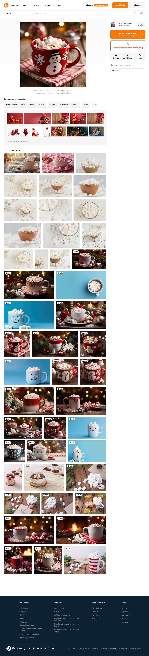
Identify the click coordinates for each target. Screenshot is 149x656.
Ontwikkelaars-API (26, 625)
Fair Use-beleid (135, 648)
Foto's (25, 5)
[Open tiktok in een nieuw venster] (45, 648)
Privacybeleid (123, 648)
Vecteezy (22, 612)
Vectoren (14, 5)
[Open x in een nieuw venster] (49, 648)
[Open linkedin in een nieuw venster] (38, 648)
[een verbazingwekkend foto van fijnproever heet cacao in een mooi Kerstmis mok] (89, 259)
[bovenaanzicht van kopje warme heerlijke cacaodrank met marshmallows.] (61, 235)
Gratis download (128, 34)
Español (124, 612)
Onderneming (25, 618)
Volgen (140, 26)
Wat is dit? (127, 65)
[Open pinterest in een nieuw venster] (41, 648)
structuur (64, 105)
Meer (60, 5)
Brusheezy (23, 608)
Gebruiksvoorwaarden (109, 648)
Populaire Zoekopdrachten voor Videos (66, 630)
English (124, 608)
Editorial (48, 5)
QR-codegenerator (26, 637)
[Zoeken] (135, 13)
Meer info (115, 71)
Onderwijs (23, 622)
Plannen (89, 5)
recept (75, 105)
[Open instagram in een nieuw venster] (34, 648)
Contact (95, 612)
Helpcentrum (97, 608)
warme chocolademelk (15, 105)
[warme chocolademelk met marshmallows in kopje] (13, 477)
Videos (36, 5)
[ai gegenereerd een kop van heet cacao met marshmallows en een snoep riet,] (29, 530)
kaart (32, 105)
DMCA (56, 612)
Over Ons (95, 615)
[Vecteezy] (6, 5)
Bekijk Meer (96, 131)
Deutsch (124, 618)
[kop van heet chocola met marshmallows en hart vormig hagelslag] (58, 163)
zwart (86, 105)
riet (95, 105)
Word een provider (96, 619)
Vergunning (59, 608)
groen (41, 105)
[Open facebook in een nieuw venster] (30, 648)
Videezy (22, 615)
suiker (52, 105)
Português (125, 615)
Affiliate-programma (62, 615)
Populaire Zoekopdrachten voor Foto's (66, 625)
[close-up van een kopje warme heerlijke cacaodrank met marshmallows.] (20, 186)
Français (124, 622)
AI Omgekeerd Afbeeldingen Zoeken (30, 630)
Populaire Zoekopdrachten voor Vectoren (66, 619)
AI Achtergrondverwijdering (30, 634)
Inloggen (137, 5)
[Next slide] (103, 105)
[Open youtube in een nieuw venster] (53, 648)
